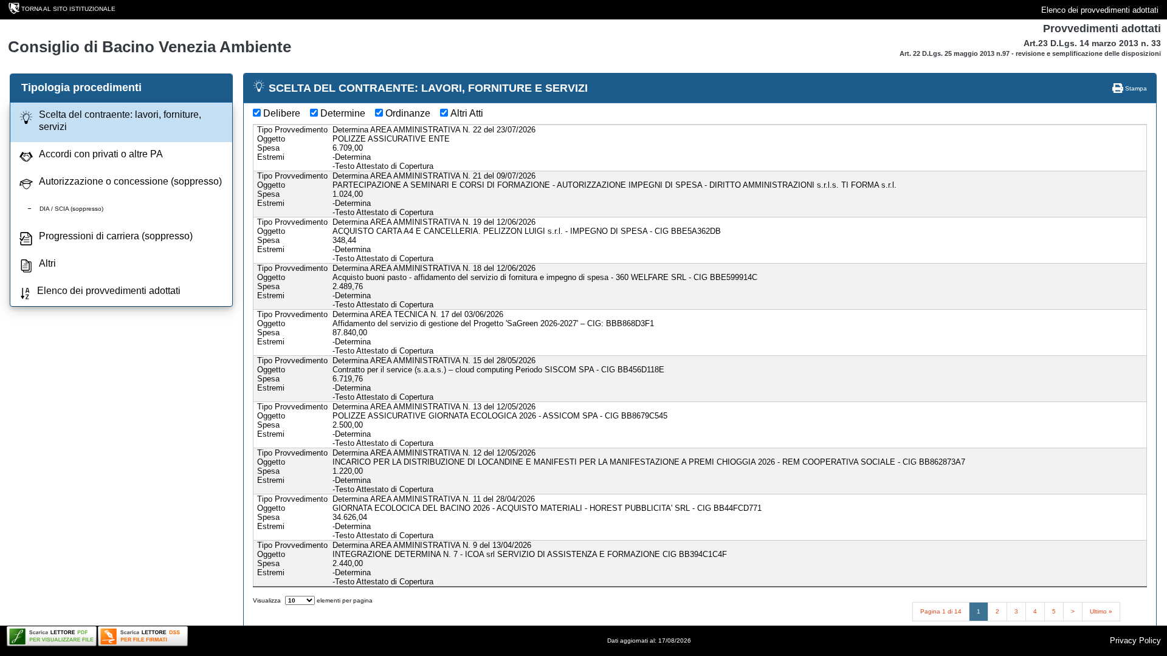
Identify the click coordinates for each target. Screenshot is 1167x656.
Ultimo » (1101, 611)
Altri (47, 263)
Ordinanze (407, 113)
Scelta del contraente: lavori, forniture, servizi (120, 120)
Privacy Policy (1135, 640)
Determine (342, 113)
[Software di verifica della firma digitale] (142, 636)
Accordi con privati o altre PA (101, 154)
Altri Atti (466, 113)
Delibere (281, 113)
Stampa (1135, 88)
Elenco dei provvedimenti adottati (1099, 10)
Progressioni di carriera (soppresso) (116, 236)
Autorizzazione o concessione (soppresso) (130, 181)
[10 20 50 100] (300, 600)
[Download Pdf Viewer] (51, 636)
